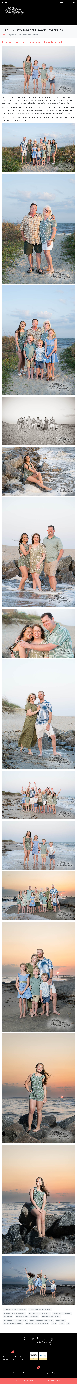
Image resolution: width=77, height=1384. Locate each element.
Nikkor (54, 1324)
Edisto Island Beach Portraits (13, 1324)
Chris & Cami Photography (62, 1313)
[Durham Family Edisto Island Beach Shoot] (38, 70)
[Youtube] (6, 2)
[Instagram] (9, 2)
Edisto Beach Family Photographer (27, 1317)
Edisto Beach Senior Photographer (41, 1320)
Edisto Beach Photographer (50, 1317)
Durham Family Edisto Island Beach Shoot (32, 42)
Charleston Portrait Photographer (14, 1313)
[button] (28, 1356)
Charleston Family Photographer (40, 1310)
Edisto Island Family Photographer (37, 1324)
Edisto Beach (8, 1317)
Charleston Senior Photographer (39, 1313)
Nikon (61, 1324)
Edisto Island (60, 1320)
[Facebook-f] (2, 2)
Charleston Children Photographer (15, 1310)
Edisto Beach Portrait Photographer (15, 1320)
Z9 (68, 1324)
